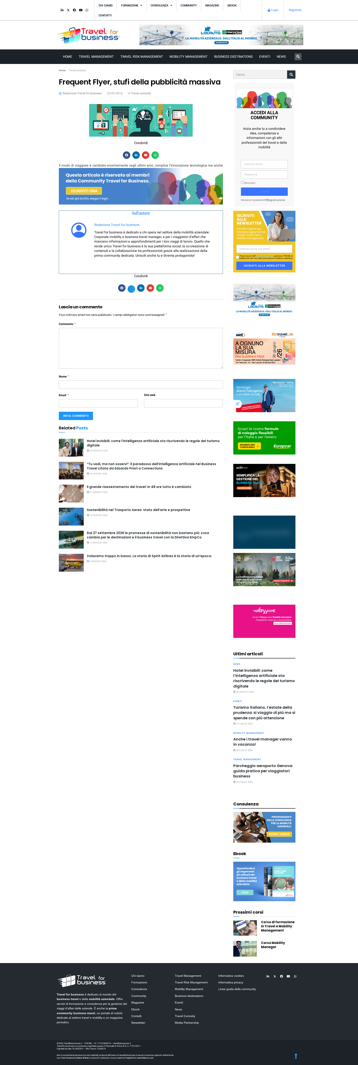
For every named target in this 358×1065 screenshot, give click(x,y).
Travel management (247, 759)
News (281, 56)
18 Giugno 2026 (98, 474)
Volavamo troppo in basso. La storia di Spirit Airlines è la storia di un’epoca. (149, 556)
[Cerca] (291, 74)
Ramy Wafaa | (83, 1057)
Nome (64, 376)
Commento (67, 324)
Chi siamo (105, 5)
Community (188, 5)
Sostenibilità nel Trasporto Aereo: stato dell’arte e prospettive (138, 510)
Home (67, 56)
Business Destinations (233, 56)
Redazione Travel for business (116, 224)
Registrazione (276, 200)
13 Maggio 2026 (98, 542)
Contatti (105, 15)
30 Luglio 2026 (244, 750)
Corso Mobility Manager (273, 945)
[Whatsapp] (87, 10)
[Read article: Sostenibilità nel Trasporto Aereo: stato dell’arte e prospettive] (71, 517)
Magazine (212, 5)
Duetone (70, 1057)
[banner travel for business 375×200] (264, 621)
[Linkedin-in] (62, 10)
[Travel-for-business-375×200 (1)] (264, 438)
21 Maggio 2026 (98, 492)
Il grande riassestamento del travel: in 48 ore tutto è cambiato (139, 487)
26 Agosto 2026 (98, 450)
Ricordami (249, 183)
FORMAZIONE (129, 5)
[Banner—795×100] (221, 35)
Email (64, 395)
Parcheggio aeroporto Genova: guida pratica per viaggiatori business (263, 771)
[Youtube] (80, 10)
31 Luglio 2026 (244, 724)
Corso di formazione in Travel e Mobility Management (278, 926)
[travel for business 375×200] (264, 348)
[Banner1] (264, 480)
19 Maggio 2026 (98, 515)
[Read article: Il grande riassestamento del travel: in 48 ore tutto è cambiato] (71, 493)
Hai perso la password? (253, 200)
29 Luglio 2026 (244, 782)
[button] (298, 56)
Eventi (264, 56)
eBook (231, 5)
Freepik (128, 1057)
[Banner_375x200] (264, 395)
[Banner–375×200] (264, 300)
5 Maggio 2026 (97, 561)
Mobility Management (188, 56)
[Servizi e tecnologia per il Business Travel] (264, 532)
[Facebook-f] (74, 10)
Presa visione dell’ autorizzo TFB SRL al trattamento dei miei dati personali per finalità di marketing (266, 257)
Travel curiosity (77, 70)
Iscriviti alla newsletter (264, 266)
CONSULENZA (159, 5)
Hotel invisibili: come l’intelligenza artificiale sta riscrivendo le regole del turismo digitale (264, 678)
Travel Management (96, 56)
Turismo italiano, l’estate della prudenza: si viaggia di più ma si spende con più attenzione (264, 713)
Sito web (149, 395)
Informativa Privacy (264, 256)
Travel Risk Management (141, 56)
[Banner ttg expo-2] (264, 569)
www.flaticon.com (145, 1057)
